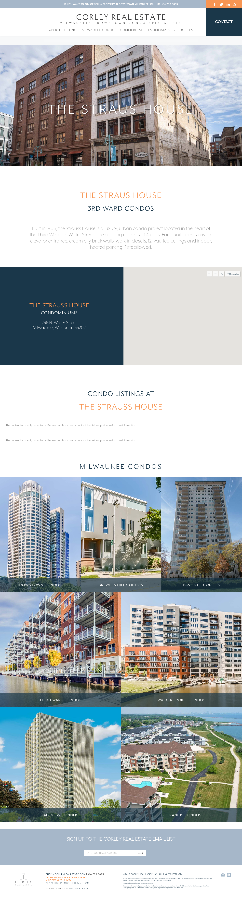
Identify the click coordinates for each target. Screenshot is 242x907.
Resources (183, 30)
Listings (71, 30)
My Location (234, 274)
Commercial (131, 30)
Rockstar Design (79, 888)
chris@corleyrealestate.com (65, 874)
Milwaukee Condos (99, 30)
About (55, 30)
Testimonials (158, 30)
